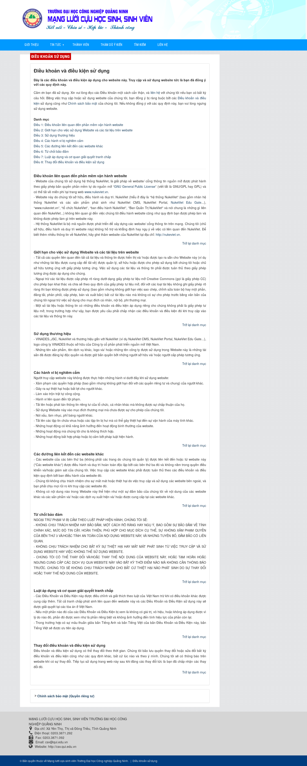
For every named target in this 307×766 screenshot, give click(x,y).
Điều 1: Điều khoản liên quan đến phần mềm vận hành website (78, 124)
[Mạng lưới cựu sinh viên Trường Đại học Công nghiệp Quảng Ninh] (89, 18)
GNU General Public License (134, 186)
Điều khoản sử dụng (50, 56)
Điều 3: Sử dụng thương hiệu (54, 135)
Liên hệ (163, 44)
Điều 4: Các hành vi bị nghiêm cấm (58, 140)
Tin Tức (55, 44)
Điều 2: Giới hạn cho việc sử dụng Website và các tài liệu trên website (83, 130)
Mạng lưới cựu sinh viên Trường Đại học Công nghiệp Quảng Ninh (87, 761)
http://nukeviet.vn (168, 234)
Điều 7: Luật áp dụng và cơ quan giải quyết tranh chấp (72, 157)
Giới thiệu (31, 44)
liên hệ (155, 92)
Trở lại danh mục (194, 243)
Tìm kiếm (140, 44)
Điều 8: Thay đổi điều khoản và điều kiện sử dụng (69, 162)
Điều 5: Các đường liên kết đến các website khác (68, 146)
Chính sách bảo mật (82, 103)
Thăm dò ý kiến (111, 44)
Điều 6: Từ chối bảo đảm (51, 151)
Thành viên (81, 44)
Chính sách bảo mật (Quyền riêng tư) (65, 696)
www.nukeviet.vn (96, 192)
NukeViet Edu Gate (186, 202)
